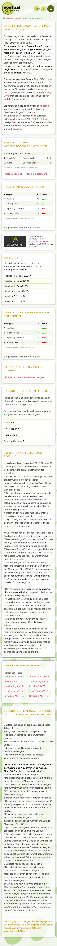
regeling (44, 105)
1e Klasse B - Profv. (39, 676)
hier (45, 119)
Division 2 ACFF (37, 686)
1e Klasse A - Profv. (14, 676)
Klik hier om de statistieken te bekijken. (24, 377)
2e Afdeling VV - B (14, 686)
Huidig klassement (37, 173)
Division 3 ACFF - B (38, 696)
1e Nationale (10, 681)
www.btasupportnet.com (39, 241)
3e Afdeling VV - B (38, 691)
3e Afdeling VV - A (13, 691)
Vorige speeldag (13, 173)
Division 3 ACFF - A (14, 696)
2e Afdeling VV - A (38, 681)
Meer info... (33, 247)
